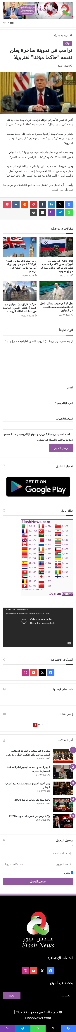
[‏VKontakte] (16, 204)
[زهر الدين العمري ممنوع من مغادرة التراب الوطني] (63, 788)
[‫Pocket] (7, 204)
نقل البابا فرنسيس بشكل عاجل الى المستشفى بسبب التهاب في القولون (56, 307)
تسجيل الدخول (38, 881)
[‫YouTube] (33, 672)
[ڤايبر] (51, 212)
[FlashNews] (38, 10)
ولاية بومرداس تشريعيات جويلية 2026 (29, 815)
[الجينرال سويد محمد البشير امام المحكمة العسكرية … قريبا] (63, 772)
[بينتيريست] (33, 204)
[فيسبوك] (69, 204)
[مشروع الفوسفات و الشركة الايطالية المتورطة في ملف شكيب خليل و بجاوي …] (63, 756)
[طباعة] (33, 212)
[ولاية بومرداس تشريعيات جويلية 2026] (63, 821)
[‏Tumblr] (42, 204)
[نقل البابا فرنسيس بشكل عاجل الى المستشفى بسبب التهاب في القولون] (56, 290)
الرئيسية (65, 35)
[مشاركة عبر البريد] (42, 212)
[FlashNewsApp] (38, 486)
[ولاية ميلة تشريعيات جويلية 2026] (63, 805)
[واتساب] (69, 212)
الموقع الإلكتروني (64, 418)
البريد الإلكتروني (64, 403)
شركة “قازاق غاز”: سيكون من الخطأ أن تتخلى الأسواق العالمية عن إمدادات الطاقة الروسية (20, 308)
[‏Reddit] (24, 204)
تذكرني (67, 872)
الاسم (69, 387)
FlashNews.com (38, 1018)
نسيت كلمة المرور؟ (14, 864)
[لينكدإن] (51, 204)
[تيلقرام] (60, 212)
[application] (38, 627)
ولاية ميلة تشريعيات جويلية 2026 (32, 799)
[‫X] (60, 204)
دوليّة (56, 35)
